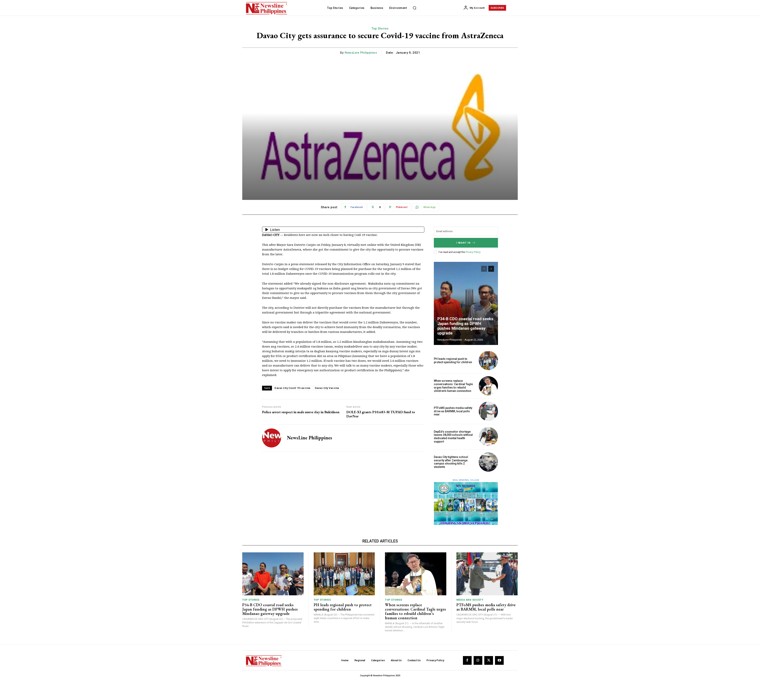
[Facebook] (467, 660)
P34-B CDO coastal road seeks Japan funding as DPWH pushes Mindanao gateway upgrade (465, 325)
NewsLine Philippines (361, 52)
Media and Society (470, 599)
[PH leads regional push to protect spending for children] (488, 360)
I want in (463, 242)
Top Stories (380, 28)
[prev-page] (484, 269)
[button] (414, 8)
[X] (488, 660)
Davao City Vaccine (327, 388)
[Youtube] (499, 660)
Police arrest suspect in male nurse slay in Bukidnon (300, 412)
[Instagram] (478, 660)
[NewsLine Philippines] (271, 437)
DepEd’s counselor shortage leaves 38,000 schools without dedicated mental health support (453, 436)
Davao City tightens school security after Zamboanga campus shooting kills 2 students (451, 461)
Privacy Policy (473, 252)
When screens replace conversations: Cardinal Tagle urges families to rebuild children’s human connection (453, 385)
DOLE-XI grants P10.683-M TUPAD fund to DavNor (380, 414)
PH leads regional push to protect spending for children (453, 360)
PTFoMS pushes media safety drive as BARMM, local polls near (453, 411)
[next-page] (491, 269)
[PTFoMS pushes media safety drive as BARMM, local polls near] (488, 411)
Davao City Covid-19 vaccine (293, 388)
